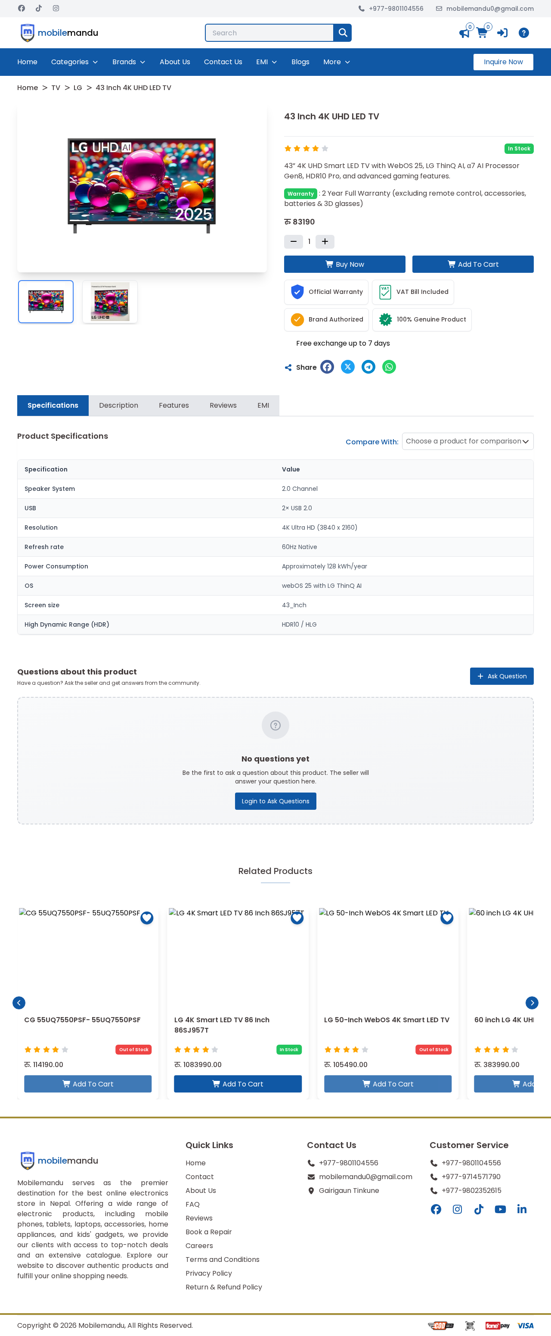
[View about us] (525, 33)
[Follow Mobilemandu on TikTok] (38, 8)
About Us (175, 62)
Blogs (300, 62)
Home (27, 62)
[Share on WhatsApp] (389, 367)
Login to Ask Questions (276, 801)
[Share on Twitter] (348, 367)
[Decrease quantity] (293, 242)
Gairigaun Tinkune (349, 1191)
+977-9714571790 (471, 1177)
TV (55, 88)
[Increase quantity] (325, 242)
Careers (199, 1246)
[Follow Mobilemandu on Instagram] (56, 8)
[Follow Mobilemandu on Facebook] (21, 8)
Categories (70, 62)
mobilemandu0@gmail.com (490, 8)
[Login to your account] (503, 33)
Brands (124, 62)
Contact (200, 1177)
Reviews (199, 1218)
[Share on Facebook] (327, 367)
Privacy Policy (209, 1273)
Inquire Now (503, 62)
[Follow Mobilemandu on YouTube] (500, 1210)
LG (78, 88)
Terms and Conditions (223, 1259)
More (332, 62)
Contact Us (223, 62)
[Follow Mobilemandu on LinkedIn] (522, 1210)
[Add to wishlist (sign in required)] (147, 917)
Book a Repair (209, 1232)
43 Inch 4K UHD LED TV (133, 88)
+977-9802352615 (471, 1191)
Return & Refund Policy (224, 1287)
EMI (262, 62)
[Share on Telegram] (368, 367)
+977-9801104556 (396, 8)
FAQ (193, 1204)
